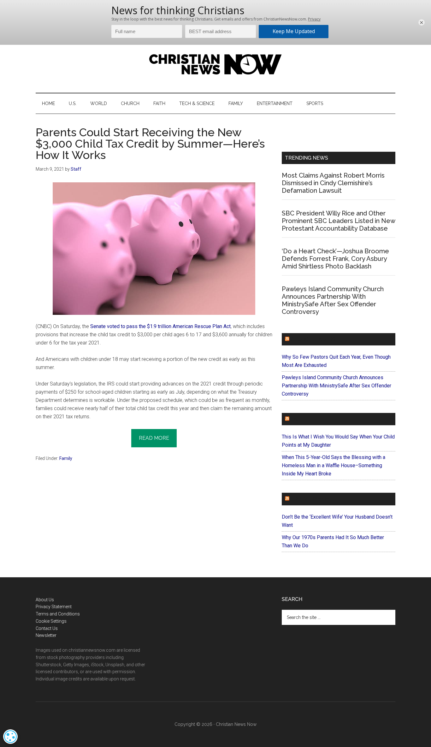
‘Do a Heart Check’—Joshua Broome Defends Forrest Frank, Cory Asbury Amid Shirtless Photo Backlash (335, 258)
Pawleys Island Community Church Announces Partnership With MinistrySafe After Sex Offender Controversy (333, 300)
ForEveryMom (310, 499)
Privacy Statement (54, 606)
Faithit (300, 419)
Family (65, 458)
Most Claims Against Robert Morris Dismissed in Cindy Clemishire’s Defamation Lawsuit (333, 183)
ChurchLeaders (313, 339)
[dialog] (10, 736)
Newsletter (46, 635)
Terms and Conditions (58, 613)
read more (154, 438)
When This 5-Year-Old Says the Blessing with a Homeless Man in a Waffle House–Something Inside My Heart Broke (333, 465)
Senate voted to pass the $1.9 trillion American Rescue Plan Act (160, 326)
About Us (45, 599)
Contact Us (47, 628)
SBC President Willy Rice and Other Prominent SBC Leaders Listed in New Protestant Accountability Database (338, 220)
